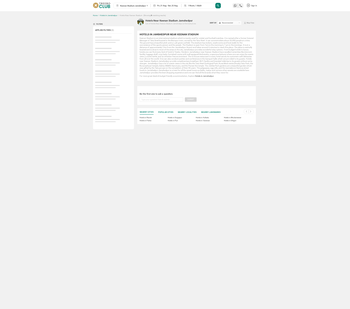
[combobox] (133, 6)
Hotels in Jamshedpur (204, 76)
